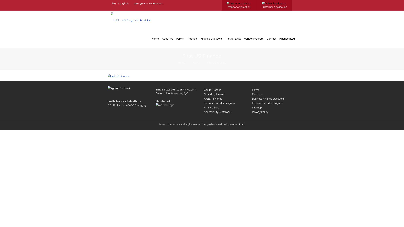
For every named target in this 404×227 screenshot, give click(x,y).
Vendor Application (239, 7)
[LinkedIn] (220, 3)
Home (181, 62)
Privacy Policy (260, 112)
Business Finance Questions (268, 98)
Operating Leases (214, 94)
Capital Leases (212, 89)
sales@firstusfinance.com (148, 3)
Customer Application (274, 7)
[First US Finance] (131, 20)
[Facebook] (215, 3)
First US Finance (216, 62)
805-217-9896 (120, 3)
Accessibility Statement (218, 112)
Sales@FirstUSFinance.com (180, 89)
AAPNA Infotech (237, 124)
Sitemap (257, 107)
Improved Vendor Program (219, 103)
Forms (255, 89)
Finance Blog (211, 107)
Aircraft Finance (213, 98)
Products (257, 94)
